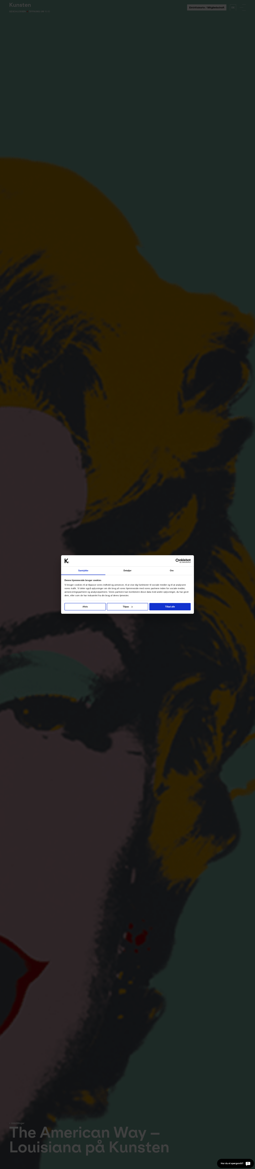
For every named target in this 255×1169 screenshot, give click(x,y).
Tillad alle (170, 606)
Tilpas (126, 606)
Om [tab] (172, 570)
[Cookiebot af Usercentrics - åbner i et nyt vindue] (178, 561)
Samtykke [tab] (83, 570)
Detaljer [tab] (128, 570)
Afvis (85, 606)
